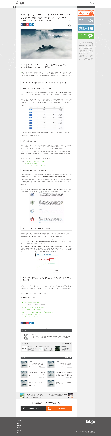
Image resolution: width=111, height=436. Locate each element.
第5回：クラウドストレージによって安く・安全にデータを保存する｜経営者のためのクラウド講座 (37, 374)
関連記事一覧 (68, 357)
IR (86, 48)
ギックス (70, 20)
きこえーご (89, 55)
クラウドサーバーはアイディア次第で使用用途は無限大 (32, 309)
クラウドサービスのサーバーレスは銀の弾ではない (31, 314)
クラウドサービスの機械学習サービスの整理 (30, 316)
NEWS (18, 423)
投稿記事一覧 (66, 343)
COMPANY (19, 425)
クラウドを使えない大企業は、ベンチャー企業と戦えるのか (33, 300)
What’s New (19, 420)
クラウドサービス (37, 20)
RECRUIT (18, 427)
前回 (21, 72)
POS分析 (87, 50)
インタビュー (86, 56)
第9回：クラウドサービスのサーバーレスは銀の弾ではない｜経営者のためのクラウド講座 (37, 384)
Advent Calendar (89, 42)
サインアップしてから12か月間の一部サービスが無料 (34, 161)
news (84, 50)
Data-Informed (83, 43)
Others (23, 11)
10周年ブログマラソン (82, 42)
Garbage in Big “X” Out (29, 20)
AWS (24, 20)
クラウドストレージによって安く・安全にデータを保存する (33, 307)
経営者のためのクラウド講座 (46, 20)
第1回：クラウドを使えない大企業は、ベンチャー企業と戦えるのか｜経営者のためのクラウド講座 (36, 365)
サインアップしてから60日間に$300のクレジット (40, 165)
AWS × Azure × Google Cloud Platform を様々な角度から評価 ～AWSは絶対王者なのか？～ (38, 312)
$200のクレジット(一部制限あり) (31, 163)
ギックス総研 (90, 58)
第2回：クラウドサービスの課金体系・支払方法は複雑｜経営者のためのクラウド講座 (63, 365)
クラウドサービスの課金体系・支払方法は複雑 (30, 302)
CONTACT (19, 430)
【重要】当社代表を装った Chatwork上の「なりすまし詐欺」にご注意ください (32, 349)
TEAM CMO (86, 52)
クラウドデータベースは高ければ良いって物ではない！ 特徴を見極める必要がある (37, 311)
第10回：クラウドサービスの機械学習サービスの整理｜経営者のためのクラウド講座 (63, 384)
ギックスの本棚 (86, 57)
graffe (84, 48)
